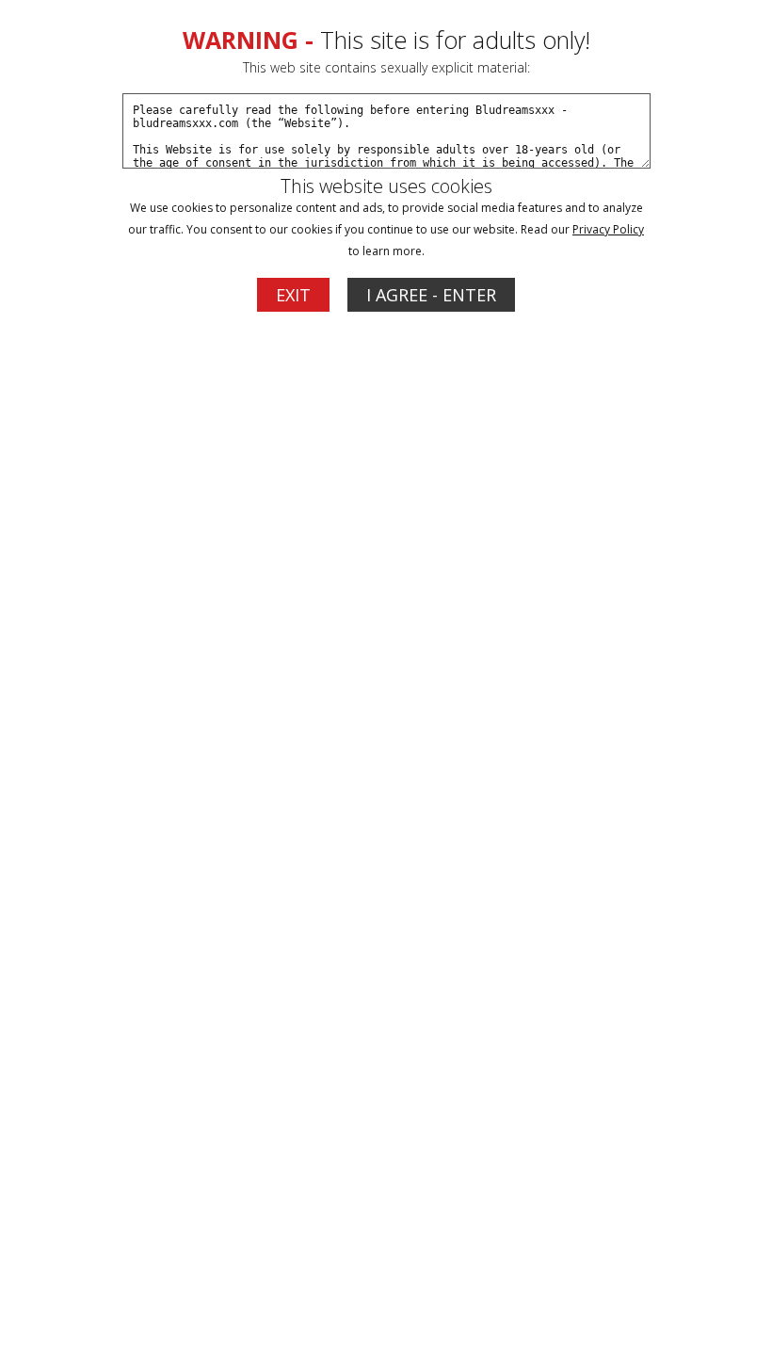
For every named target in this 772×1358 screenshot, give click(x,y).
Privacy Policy (608, 229)
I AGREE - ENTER (431, 294)
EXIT (293, 294)
